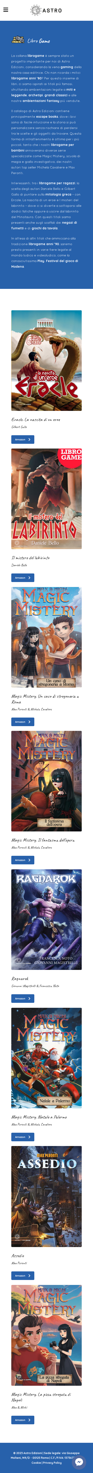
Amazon (20, 439)
